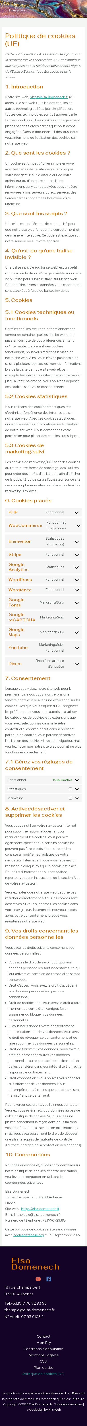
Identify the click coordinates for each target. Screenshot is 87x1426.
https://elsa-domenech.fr (49, 97)
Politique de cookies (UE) (43, 1374)
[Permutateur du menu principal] (77, 9)
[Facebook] (49, 1279)
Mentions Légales (43, 1355)
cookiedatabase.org (28, 1235)
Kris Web (54, 1409)
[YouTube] (38, 1279)
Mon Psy (43, 1342)
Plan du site (43, 1367)
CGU (43, 1361)
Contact (43, 1336)
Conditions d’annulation (43, 1349)
